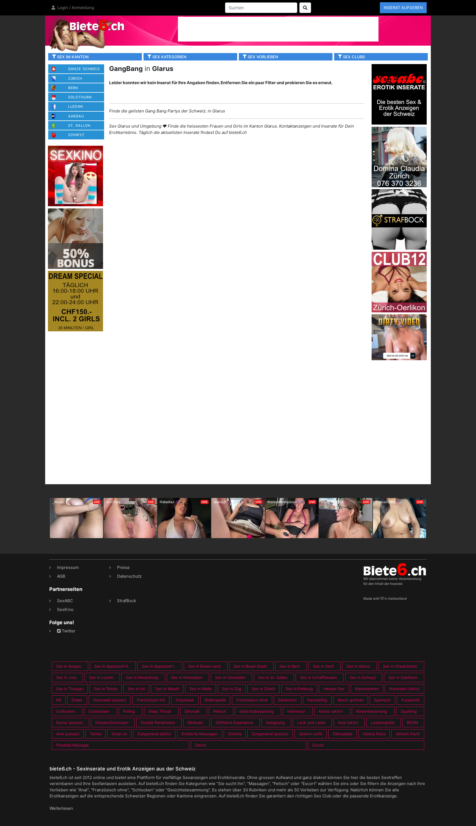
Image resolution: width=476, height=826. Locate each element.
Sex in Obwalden (230, 677)
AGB (61, 576)
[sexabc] (399, 94)
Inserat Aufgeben (403, 7)
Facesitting (317, 700)
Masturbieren (367, 688)
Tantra (95, 733)
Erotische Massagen (200, 733)
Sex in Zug (231, 688)
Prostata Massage (72, 745)
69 (58, 700)
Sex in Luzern (101, 677)
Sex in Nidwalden (186, 677)
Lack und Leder (311, 722)
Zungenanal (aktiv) (154, 733)
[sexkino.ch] (75, 175)
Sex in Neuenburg (142, 677)
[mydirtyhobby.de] (75, 238)
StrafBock (126, 600)
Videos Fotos (374, 733)
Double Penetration (158, 722)
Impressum (68, 567)
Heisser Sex (334, 688)
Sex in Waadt (167, 688)
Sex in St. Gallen (272, 677)
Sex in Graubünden (400, 666)
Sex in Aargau (68, 666)
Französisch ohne (252, 700)
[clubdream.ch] (75, 300)
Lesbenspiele (382, 722)
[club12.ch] (399, 281)
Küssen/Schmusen (111, 722)
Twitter (68, 631)
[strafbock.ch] (399, 219)
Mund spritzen (351, 700)
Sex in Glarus (358, 666)
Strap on (119, 733)
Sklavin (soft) (311, 733)
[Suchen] (305, 7)
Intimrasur (296, 711)
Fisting (129, 711)
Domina (235, 733)
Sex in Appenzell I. (158, 666)
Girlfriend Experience (234, 722)
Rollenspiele (215, 700)
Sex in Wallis (201, 688)
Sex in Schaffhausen (318, 677)
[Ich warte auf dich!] (399, 358)
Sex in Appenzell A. (111, 666)
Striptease (184, 700)
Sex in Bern (290, 666)
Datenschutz (129, 576)
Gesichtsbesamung (256, 711)
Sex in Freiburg (299, 688)
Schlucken (65, 711)
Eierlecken (287, 700)
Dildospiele (342, 733)
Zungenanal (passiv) (270, 733)
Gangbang (275, 722)
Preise (123, 567)
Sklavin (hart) (408, 733)
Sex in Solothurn (403, 677)
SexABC (65, 600)
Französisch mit (151, 700)
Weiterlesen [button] (61, 808)
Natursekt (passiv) (109, 700)
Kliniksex (195, 722)
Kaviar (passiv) (69, 722)
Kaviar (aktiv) (331, 711)
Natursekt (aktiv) (404, 688)
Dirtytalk (192, 711)
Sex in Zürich (263, 688)
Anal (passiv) (67, 733)
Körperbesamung (371, 711)
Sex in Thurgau (69, 688)
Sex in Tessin (105, 688)
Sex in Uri (136, 688)
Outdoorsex (99, 711)
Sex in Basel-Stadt (250, 666)
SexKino (65, 609)
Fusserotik (410, 700)
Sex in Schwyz (363, 677)
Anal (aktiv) (348, 722)
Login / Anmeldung (75, 7)
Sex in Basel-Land (204, 666)
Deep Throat (159, 711)
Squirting (409, 711)
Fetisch (219, 711)
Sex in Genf (323, 666)
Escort (318, 745)
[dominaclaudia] (399, 156)
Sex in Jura (66, 677)
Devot (200, 745)
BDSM (412, 722)
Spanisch (382, 700)
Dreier (77, 700)
